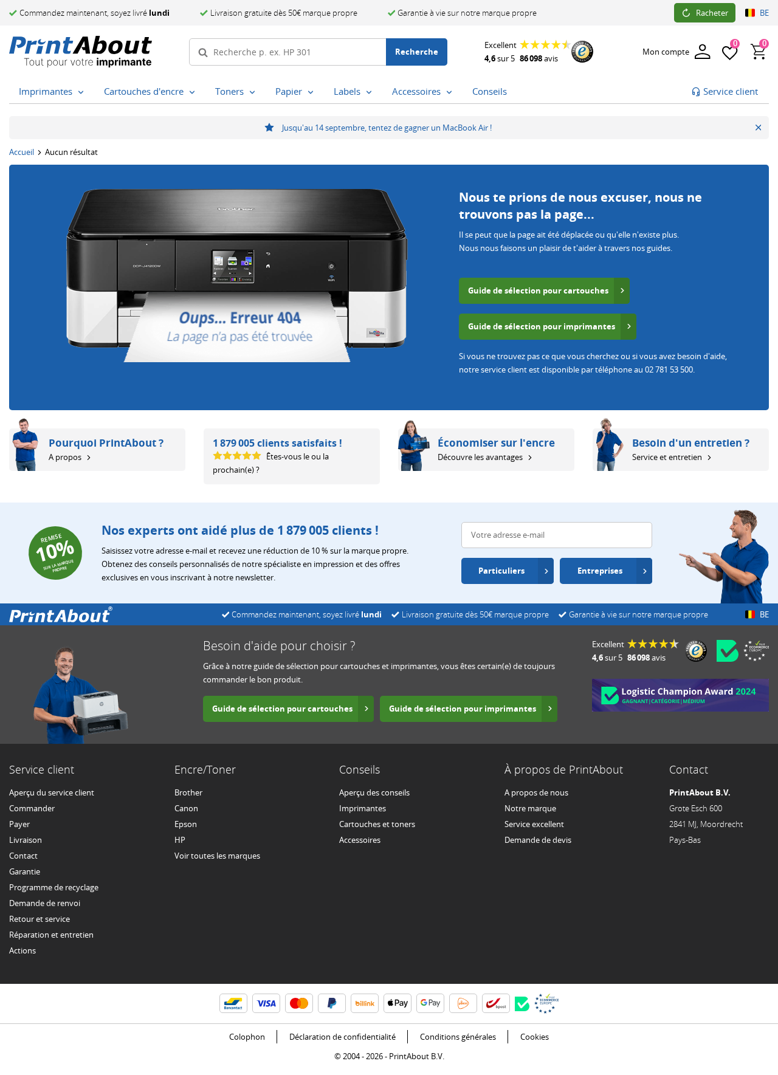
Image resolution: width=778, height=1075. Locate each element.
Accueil (21, 151)
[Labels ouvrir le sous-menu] (369, 92)
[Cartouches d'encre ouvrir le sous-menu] (192, 92)
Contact (23, 855)
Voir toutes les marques (217, 855)
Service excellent (534, 824)
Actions (22, 950)
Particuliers (501, 570)
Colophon (247, 1036)
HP (179, 839)
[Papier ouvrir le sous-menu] (310, 92)
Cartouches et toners (377, 824)
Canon (186, 808)
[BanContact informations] (233, 1003)
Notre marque (530, 808)
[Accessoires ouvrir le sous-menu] (449, 92)
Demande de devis (537, 839)
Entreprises (599, 570)
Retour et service (39, 918)
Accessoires (359, 839)
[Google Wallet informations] (430, 1003)
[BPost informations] (496, 1003)
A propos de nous (536, 792)
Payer (19, 824)
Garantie (24, 871)
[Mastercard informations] (299, 1003)
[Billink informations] (365, 1003)
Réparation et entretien (51, 934)
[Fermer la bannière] (758, 127)
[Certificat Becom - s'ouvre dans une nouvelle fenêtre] (727, 651)
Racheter (712, 12)
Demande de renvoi (44, 903)
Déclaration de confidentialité (342, 1036)
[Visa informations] (266, 1003)
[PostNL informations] (463, 1003)
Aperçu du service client (51, 792)
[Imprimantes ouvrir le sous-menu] (81, 92)
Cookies (534, 1036)
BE (764, 13)
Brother (188, 792)
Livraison (25, 839)
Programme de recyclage (53, 887)
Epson (185, 824)
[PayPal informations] (332, 1003)
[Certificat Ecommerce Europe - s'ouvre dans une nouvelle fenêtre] (756, 651)
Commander (32, 808)
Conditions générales (458, 1036)
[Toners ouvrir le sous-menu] (252, 92)
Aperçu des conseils (374, 792)
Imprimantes (362, 808)
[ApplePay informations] (397, 1003)
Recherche (416, 51)
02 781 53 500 (669, 369)
